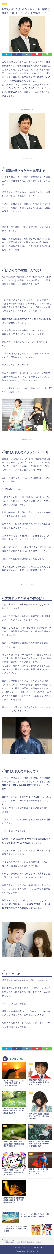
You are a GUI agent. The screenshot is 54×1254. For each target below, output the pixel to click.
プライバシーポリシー (22, 1247)
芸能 (4, 4)
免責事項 (36, 1247)
